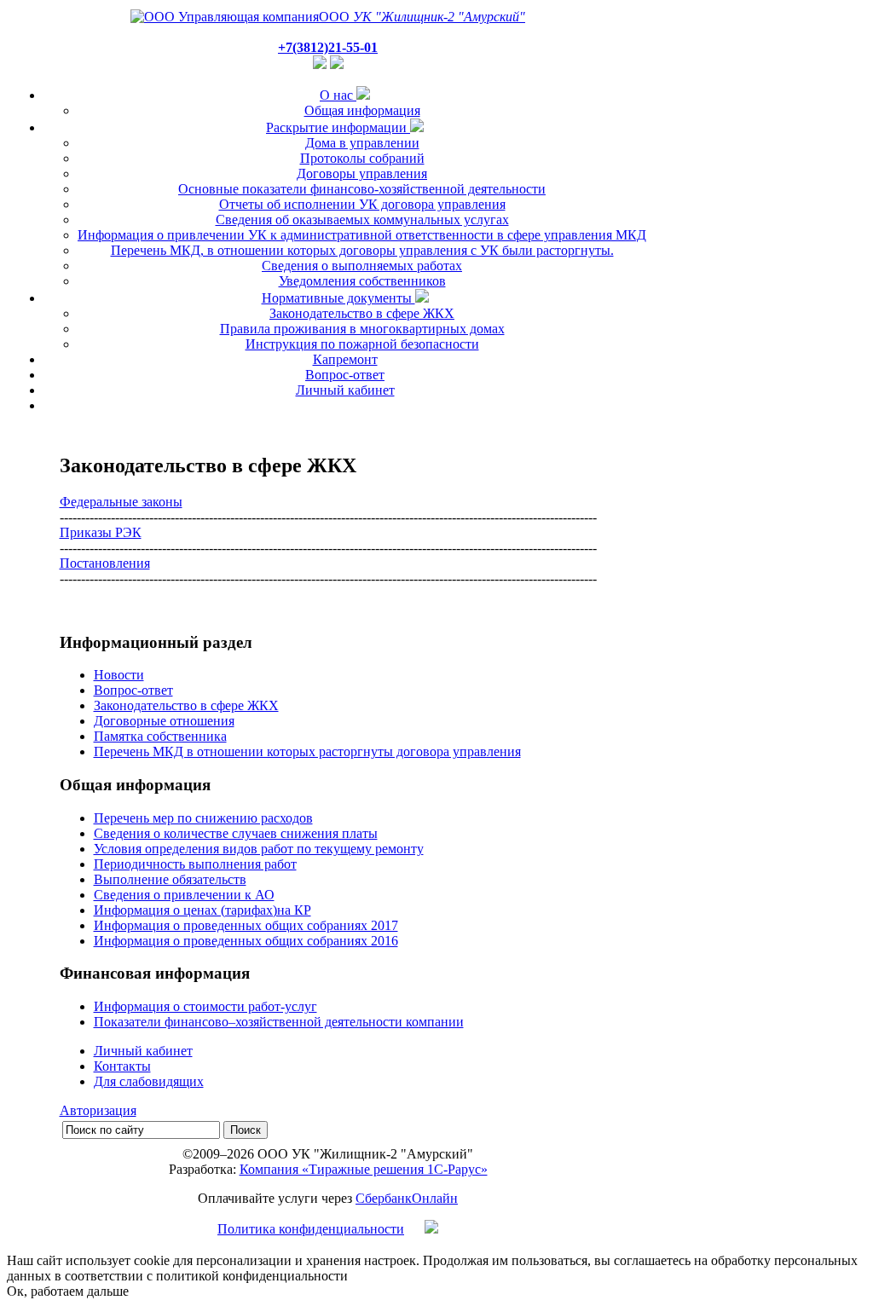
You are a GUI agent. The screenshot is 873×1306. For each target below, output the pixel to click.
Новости (119, 674)
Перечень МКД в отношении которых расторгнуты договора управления (307, 751)
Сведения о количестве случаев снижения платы (236, 833)
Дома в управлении (362, 143)
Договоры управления (362, 173)
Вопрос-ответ (344, 374)
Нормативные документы (338, 298)
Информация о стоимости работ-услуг (205, 1006)
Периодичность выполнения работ (195, 864)
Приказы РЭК (101, 532)
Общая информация (362, 110)
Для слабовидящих (149, 1081)
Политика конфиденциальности (310, 1229)
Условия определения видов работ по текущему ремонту (259, 848)
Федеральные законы (121, 501)
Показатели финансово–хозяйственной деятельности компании (279, 1021)
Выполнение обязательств (170, 879)
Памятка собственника (160, 736)
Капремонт (345, 359)
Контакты (122, 1066)
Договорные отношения (164, 721)
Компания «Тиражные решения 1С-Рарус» (364, 1169)
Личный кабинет (345, 390)
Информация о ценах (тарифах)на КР (202, 910)
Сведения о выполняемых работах (362, 265)
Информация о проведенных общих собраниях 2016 (246, 940)
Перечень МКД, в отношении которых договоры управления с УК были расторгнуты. (362, 250)
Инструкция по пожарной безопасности (362, 344)
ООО (422, 16)
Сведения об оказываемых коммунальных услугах (362, 219)
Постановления (105, 563)
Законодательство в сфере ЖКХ (361, 313)
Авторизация (98, 1110)
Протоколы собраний (362, 158)
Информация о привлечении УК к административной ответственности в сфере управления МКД (362, 235)
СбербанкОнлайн (407, 1198)
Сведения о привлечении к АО (184, 894)
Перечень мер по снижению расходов (203, 818)
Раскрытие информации (338, 127)
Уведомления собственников (362, 281)
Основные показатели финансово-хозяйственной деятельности (362, 189)
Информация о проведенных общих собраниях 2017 (246, 925)
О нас (338, 95)
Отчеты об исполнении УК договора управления (362, 204)
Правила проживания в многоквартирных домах (362, 328)
